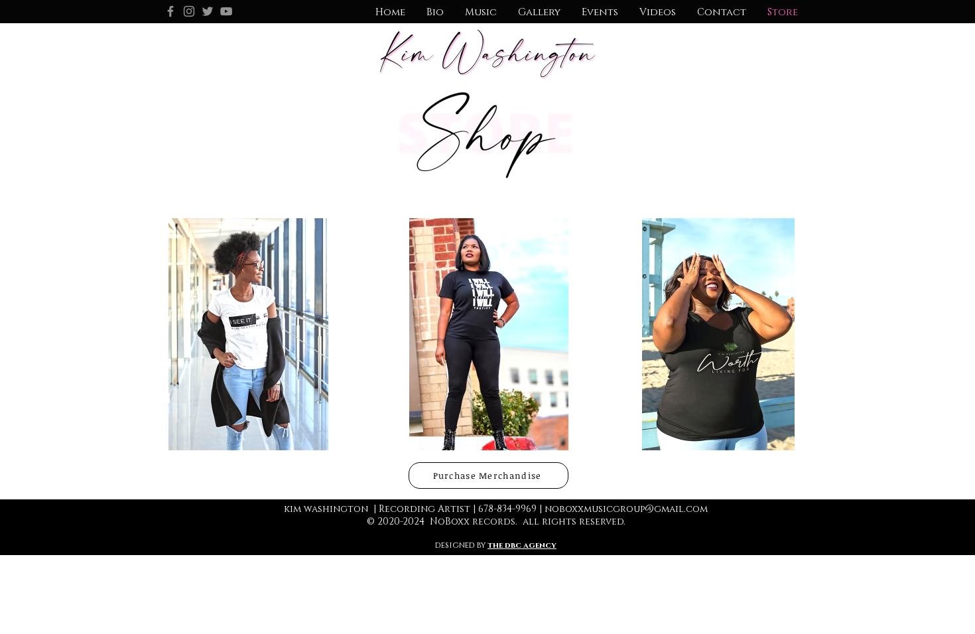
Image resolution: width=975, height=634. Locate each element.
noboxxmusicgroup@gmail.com (626, 509)
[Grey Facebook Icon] (170, 11)
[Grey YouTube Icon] (226, 11)
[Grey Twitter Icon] (207, 11)
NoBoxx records (472, 521)
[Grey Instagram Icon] (189, 11)
